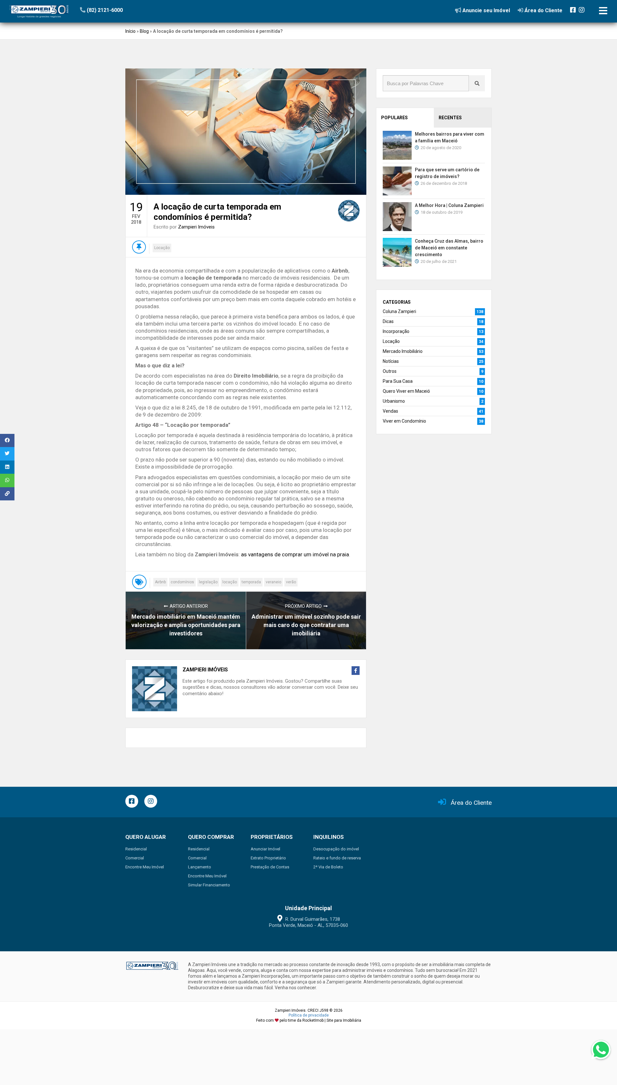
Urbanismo (394, 401)
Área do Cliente (471, 802)
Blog (144, 31)
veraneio (273, 582)
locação (229, 582)
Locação (162, 248)
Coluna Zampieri (399, 311)
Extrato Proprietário (268, 858)
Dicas (388, 321)
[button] (119, 10)
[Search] (477, 83)
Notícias (391, 361)
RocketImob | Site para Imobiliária (331, 1020)
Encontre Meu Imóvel (144, 867)
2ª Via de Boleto (328, 867)
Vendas (390, 411)
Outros (390, 371)
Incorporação (396, 331)
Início (130, 31)
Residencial (136, 849)
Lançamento (199, 867)
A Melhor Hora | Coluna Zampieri (449, 205)
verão (291, 582)
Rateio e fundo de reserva (337, 858)
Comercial (134, 858)
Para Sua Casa (398, 381)
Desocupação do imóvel (336, 849)
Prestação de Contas (270, 867)
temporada (251, 582)
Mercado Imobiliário (403, 351)
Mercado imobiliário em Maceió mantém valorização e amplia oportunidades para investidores (185, 625)
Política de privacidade (309, 1015)
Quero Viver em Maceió (406, 391)
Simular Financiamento (209, 885)
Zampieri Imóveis (196, 227)
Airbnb (160, 582)
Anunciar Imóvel (265, 849)
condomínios (182, 582)
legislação (208, 582)
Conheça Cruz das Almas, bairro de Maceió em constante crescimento (449, 247)
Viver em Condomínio (404, 421)
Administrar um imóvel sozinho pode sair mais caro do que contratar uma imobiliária (306, 625)
